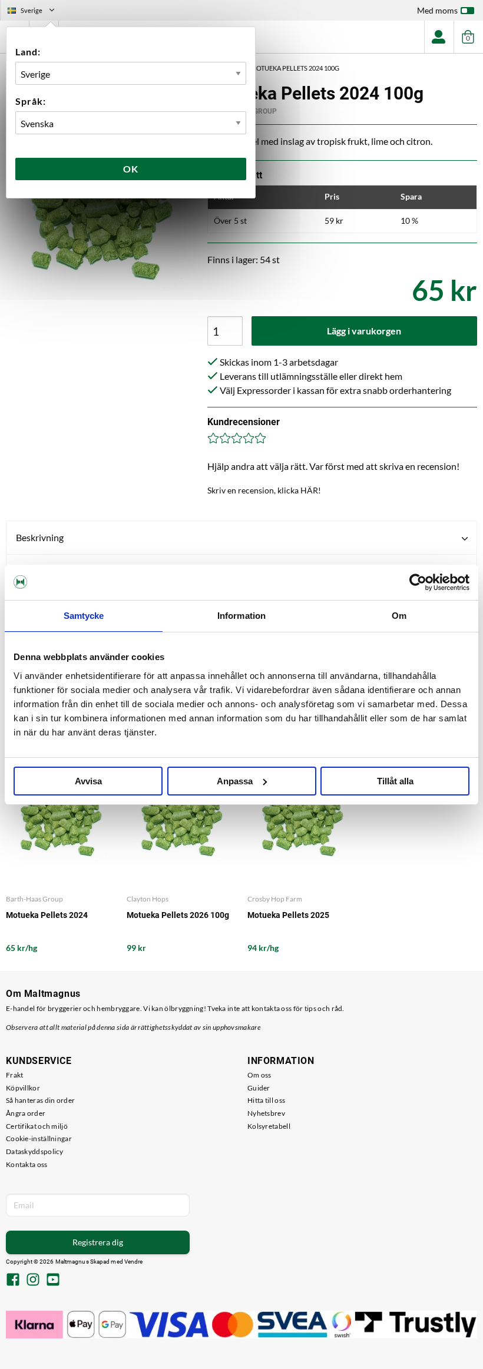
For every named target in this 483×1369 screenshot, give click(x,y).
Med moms (437, 10)
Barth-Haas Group (34, 898)
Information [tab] (241, 616)
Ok (130, 168)
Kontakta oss (27, 1164)
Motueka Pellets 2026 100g (178, 915)
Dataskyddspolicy (35, 1151)
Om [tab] (399, 616)
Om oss (259, 1074)
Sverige (36, 11)
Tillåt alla (395, 781)
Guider (258, 1087)
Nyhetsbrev (266, 1113)
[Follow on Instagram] (33, 1280)
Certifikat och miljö (37, 1126)
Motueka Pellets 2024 (47, 915)
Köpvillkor (23, 1087)
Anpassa (235, 781)
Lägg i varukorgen (364, 330)
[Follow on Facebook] (13, 1280)
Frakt (15, 1074)
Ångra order (25, 1113)
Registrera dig (97, 1242)
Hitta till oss (266, 1100)
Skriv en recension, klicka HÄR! (264, 490)
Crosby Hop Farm (274, 898)
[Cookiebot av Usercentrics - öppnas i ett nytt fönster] (417, 582)
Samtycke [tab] (84, 616)
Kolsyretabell (268, 1126)
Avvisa (88, 781)
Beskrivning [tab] (40, 537)
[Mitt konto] (439, 37)
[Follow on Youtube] (53, 1280)
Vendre (133, 1261)
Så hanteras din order (40, 1100)
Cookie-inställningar (39, 1138)
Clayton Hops (147, 898)
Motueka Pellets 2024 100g (294, 68)
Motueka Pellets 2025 (288, 915)
